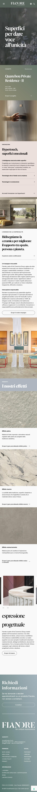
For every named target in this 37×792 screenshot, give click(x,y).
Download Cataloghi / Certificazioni (14, 772)
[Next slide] (7, 608)
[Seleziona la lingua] (31, 4)
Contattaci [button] (18, 705)
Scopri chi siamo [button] (9, 653)
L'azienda (5, 770)
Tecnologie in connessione (10, 182)
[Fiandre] (18, 3)
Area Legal (5, 754)
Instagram (27, 756)
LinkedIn (27, 754)
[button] (18, 96)
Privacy (4, 761)
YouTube (27, 759)
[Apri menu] (4, 3)
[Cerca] (34, 4)
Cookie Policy (6, 759)
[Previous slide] (3, 608)
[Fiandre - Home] (18, 726)
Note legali (6, 752)
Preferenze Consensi (9, 756)
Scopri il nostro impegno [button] (18, 312)
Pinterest (27, 752)
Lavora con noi (7, 777)
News (4, 775)
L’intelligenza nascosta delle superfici (14, 160)
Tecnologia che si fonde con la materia (14, 175)
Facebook (27, 761)
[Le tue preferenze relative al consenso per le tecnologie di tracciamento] (34, 789)
